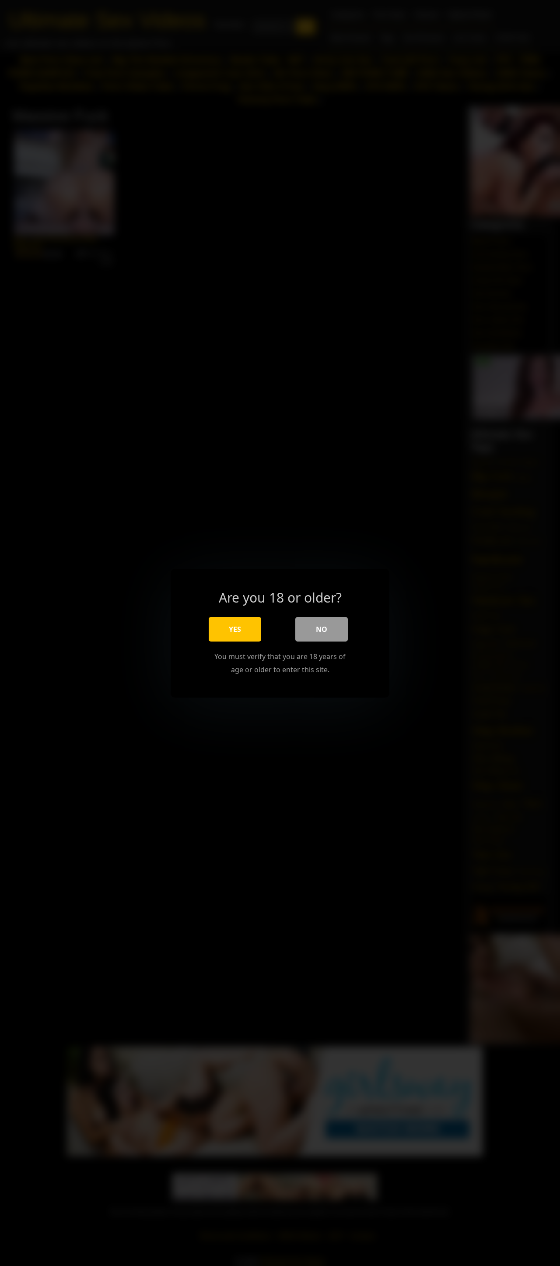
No (321, 629)
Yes (235, 629)
